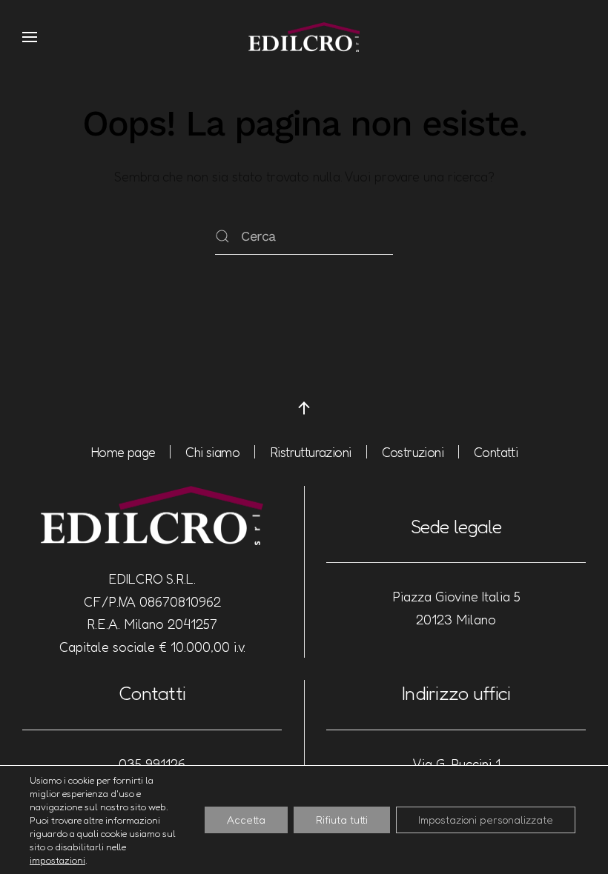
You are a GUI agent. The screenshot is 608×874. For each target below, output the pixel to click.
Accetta (246, 819)
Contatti (496, 452)
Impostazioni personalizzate (485, 819)
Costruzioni (412, 452)
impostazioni (57, 860)
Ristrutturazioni (310, 452)
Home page (123, 452)
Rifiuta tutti (342, 819)
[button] (29, 37)
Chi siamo (212, 452)
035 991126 (152, 763)
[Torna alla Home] (304, 37)
